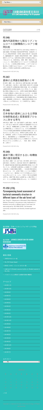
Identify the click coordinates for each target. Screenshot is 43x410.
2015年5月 (7, 303)
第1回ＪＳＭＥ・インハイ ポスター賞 (15, 265)
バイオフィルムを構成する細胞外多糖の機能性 (18, 275)
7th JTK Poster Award (10, 262)
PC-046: (20, 42)
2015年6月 (7, 299)
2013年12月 (7, 345)
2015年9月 (7, 292)
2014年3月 (7, 341)
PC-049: (20, 155)
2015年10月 (7, 289)
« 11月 (5, 393)
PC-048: (20, 114)
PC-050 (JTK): (19, 192)
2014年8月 (7, 327)
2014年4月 (7, 338)
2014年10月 (7, 320)
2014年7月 (7, 331)
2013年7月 (7, 352)
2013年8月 (7, 348)
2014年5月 (7, 334)
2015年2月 (7, 313)
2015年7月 (7, 296)
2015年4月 (7, 306)
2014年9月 (7, 324)
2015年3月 (7, 310)
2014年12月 (7, 317)
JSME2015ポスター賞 (10, 258)
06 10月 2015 (13, 71)
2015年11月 (7, 285)
